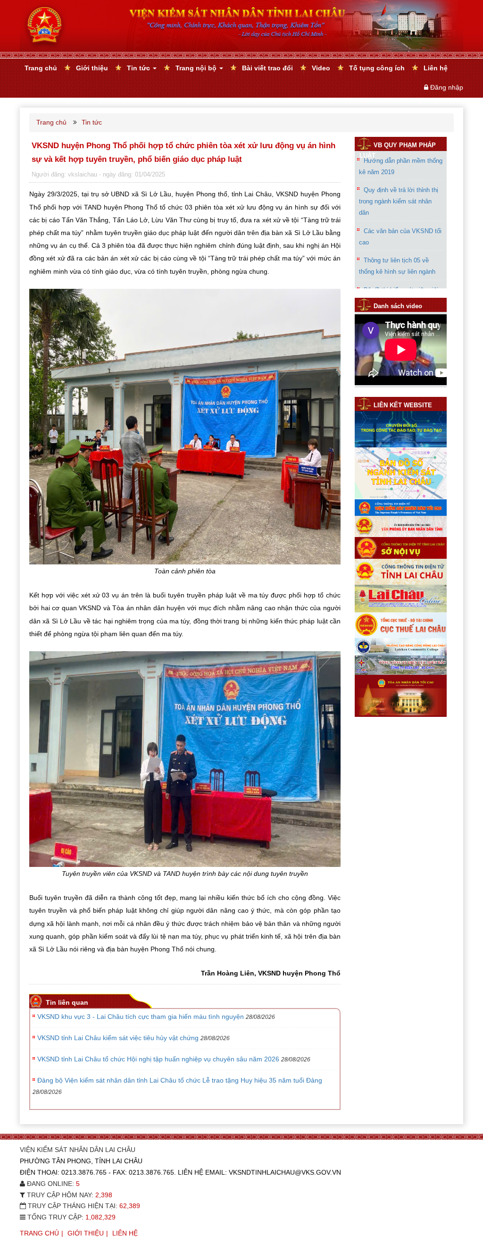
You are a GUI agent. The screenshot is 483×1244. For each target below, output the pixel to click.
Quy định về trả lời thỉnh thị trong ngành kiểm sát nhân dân (398, 201)
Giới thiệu (92, 68)
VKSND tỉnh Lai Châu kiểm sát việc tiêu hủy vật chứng (118, 1038)
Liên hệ (436, 68)
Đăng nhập (446, 87)
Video (321, 68)
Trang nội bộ (196, 68)
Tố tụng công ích (377, 68)
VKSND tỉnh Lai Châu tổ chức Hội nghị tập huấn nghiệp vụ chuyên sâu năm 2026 (158, 1059)
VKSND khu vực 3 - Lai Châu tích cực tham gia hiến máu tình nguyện (140, 1016)
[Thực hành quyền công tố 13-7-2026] (401, 383)
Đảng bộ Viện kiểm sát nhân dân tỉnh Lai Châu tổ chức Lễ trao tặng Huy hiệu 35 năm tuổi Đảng (179, 1080)
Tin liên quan (67, 1002)
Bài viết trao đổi (267, 68)
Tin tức (139, 68)
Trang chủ (41, 68)
